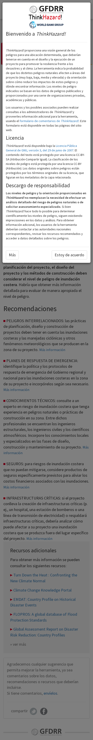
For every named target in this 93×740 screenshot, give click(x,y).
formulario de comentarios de (49, 121)
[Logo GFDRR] (46, 9)
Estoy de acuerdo (69, 254)
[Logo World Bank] (46, 24)
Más (12, 254)
